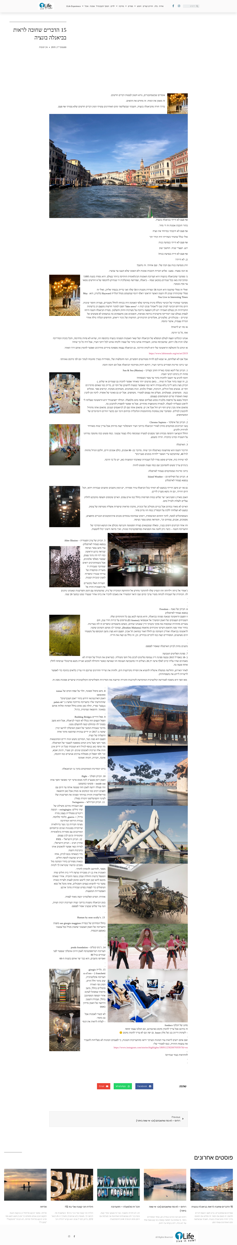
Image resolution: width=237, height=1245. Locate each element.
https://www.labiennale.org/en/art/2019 (168, 353)
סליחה (43, 1206)
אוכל (86, 6)
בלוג (156, 6)
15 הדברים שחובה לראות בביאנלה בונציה (212, 1206)
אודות (161, 6)
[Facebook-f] (74, 1236)
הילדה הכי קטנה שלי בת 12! (79, 1206)
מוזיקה (121, 6)
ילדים (113, 6)
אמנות (92, 6)
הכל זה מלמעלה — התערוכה (125, 1206)
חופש (139, 6)
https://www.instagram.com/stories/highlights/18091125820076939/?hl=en (151, 1047)
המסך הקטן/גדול (102, 6)
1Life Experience (73, 6)
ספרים (130, 6)
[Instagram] (69, 1236)
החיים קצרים (148, 6)
